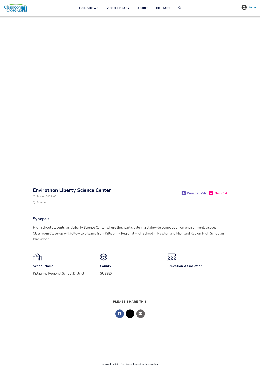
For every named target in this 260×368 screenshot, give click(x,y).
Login (252, 7)
